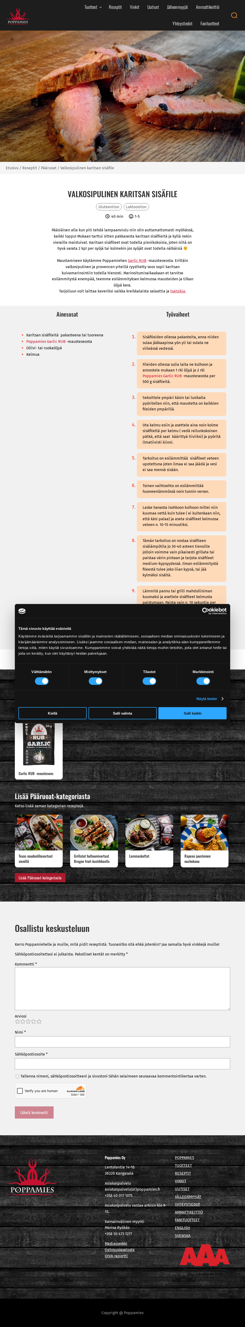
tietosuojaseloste (120, 1249)
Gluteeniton (109, 207)
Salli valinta (122, 713)
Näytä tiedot (206, 699)
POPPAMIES (184, 1157)
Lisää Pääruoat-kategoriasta (40, 878)
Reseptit (29, 168)
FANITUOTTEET (187, 1220)
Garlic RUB (137, 260)
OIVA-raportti (116, 1256)
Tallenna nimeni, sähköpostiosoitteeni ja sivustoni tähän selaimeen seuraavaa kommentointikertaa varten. (113, 1076)
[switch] (95, 681)
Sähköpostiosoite (31, 1054)
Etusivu (12, 168)
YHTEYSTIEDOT (187, 1204)
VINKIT (180, 1181)
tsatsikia (177, 291)
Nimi (20, 1032)
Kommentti (26, 964)
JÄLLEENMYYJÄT (188, 1196)
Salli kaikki (192, 713)
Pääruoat (48, 168)
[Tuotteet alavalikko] (100, 7)
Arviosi (21, 1016)
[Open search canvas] (234, 15)
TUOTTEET (183, 1165)
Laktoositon (136, 207)
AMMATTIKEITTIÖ (189, 1212)
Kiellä (52, 713)
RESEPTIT (183, 1173)
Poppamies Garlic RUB (46, 341)
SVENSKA (182, 1235)
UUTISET (182, 1189)
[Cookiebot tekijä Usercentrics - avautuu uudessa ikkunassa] (206, 611)
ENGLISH (182, 1228)
